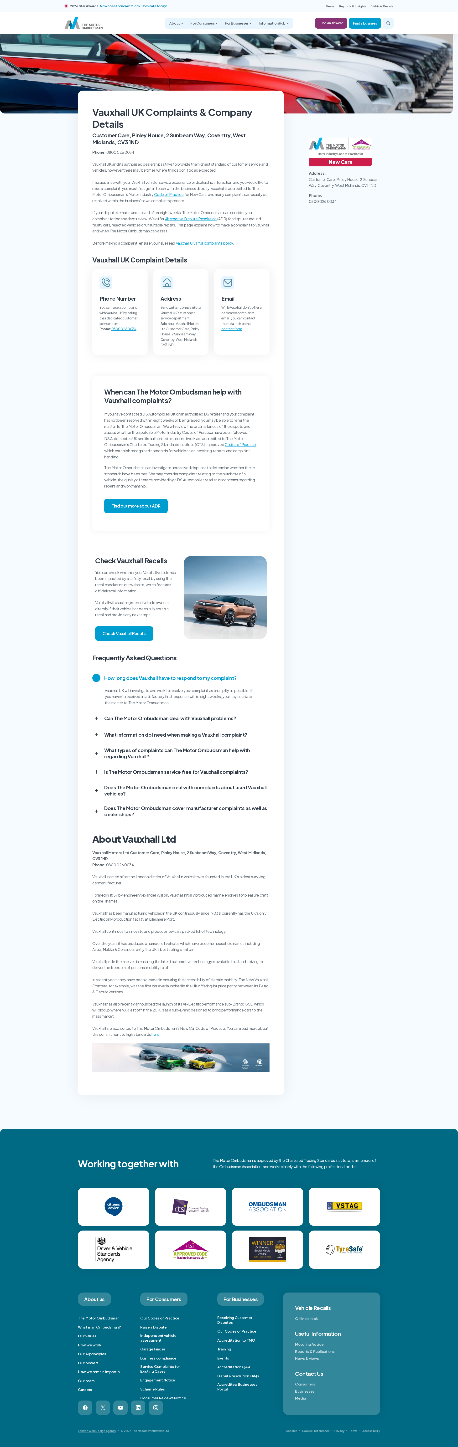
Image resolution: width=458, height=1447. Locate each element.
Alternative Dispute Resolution (191, 218)
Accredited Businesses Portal (237, 1386)
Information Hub (272, 23)
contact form (231, 329)
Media (300, 1398)
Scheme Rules (152, 1389)
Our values (87, 1336)
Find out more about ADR (136, 505)
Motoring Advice (309, 1344)
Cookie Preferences (316, 1431)
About (174, 23)
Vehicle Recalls (382, 6)
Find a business (365, 23)
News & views (307, 1358)
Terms (353, 1431)
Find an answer (331, 23)
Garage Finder (152, 1349)
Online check (306, 1318)
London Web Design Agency (97, 1431)
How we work (89, 1345)
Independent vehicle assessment (158, 1337)
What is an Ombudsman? (99, 1327)
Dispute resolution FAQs (238, 1376)
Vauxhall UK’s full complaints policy (204, 243)
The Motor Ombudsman (98, 1318)
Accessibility (371, 1431)
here (155, 1034)
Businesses (304, 1391)
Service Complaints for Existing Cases (160, 1368)
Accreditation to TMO (236, 1340)
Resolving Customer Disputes (234, 1319)
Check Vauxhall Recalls (124, 633)
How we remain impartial (99, 1371)
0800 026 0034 (123, 329)
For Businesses (237, 23)
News (330, 6)
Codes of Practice (240, 444)
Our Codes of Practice (159, 1318)
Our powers (88, 1362)
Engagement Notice (157, 1380)
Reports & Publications (314, 1351)
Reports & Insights (353, 6)
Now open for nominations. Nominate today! (133, 6)
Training (224, 1349)
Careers (85, 1389)
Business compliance (158, 1358)
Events (223, 1358)
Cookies (291, 1431)
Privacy (339, 1431)
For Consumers (202, 23)
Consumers (305, 1384)
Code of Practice (168, 194)
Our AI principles (92, 1353)
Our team (86, 1380)
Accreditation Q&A (233, 1367)
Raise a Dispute (153, 1327)
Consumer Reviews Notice (163, 1398)
